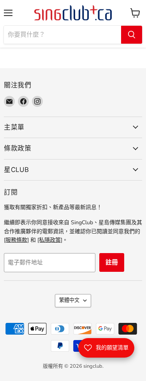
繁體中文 (69, 300)
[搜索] (131, 35)
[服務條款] (16, 240)
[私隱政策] (49, 240)
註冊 (112, 262)
